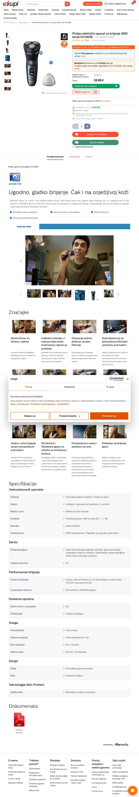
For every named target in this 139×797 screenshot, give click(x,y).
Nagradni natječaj (15, 782)
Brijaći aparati (24, 22)
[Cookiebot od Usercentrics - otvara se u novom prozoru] (112, 379)
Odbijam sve (30, 416)
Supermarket (60, 14)
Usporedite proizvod (84, 147)
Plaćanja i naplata (57, 765)
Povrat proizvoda (99, 783)
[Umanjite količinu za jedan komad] (75, 126)
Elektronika (43, 10)
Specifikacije (74, 156)
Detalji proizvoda (55, 157)
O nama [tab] (110, 387)
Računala (31, 10)
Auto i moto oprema (125, 10)
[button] (41, 260)
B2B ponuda (122, 14)
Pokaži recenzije (98, 40)
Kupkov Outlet (95, 14)
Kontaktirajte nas (120, 787)
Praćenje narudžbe (93, 3)
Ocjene (89, 156)
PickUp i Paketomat (79, 776)
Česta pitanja (34, 768)
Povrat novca (97, 791)
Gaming (55, 10)
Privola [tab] (28, 387)
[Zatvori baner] (128, 379)
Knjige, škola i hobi (77, 14)
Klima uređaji (86, 10)
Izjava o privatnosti (120, 772)
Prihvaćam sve (109, 416)
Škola (6, 10)
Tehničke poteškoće (37, 779)
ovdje (82, 56)
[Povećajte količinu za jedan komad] (87, 126)
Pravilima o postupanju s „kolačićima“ (50, 404)
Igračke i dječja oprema (41, 14)
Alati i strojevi (10, 14)
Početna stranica (10, 22)
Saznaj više (106, 101)
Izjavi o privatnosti (19, 404)
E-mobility (109, 10)
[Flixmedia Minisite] (15, 179)
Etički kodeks (118, 782)
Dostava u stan (77, 772)
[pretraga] (67, 4)
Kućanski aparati (69, 10)
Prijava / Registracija (117, 3)
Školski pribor (18, 10)
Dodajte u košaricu (97, 134)
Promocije (109, 14)
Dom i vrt (23, 14)
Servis (94, 787)
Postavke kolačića (67, 416)
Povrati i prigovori (99, 779)
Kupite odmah (97, 142)
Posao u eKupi (14, 778)
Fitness (98, 10)
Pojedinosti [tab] (69, 387)
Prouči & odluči (10, 18)
